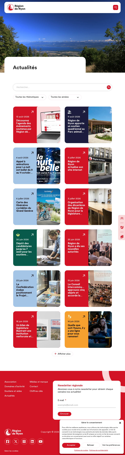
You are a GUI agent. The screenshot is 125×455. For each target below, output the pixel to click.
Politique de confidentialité (98, 450)
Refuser (90, 445)
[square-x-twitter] (16, 441)
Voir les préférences (111, 445)
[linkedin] (32, 441)
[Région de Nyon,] (16, 7)
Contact (34, 387)
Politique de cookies (81, 450)
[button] (120, 423)
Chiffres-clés (36, 391)
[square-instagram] (24, 441)
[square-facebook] (8, 441)
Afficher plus (64, 354)
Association (10, 382)
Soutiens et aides (13, 391)
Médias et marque (39, 382)
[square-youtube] (40, 441)
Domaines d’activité (15, 387)
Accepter (71, 445)
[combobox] (29, 97)
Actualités (10, 396)
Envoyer (64, 414)
